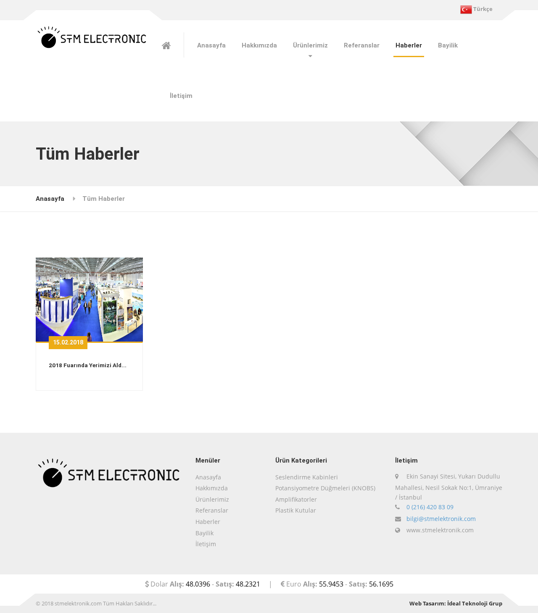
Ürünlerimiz (212, 499)
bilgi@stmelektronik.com (441, 519)
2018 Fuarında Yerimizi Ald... (88, 365)
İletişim (181, 96)
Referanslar (362, 45)
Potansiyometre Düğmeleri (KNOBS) (325, 488)
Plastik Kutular (295, 510)
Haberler (409, 45)
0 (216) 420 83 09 (430, 507)
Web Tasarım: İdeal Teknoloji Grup (455, 603)
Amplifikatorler (296, 499)
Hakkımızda (259, 45)
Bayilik (448, 45)
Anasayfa (211, 45)
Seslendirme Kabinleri (306, 477)
